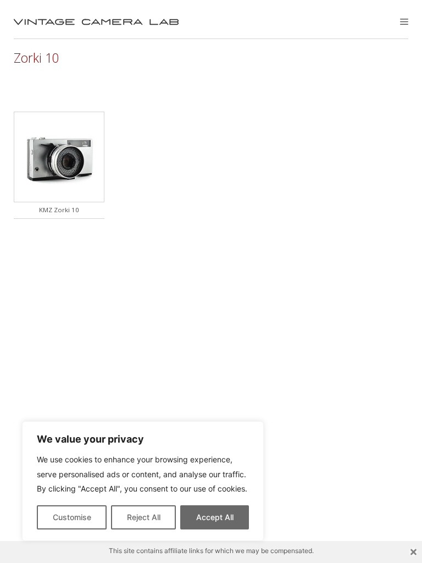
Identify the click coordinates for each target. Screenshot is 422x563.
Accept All (215, 517)
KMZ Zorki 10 (59, 210)
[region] (143, 481)
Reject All (143, 517)
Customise (72, 517)
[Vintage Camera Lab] (96, 21)
